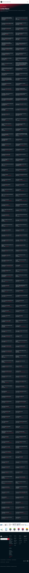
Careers (20, 543)
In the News (20, 540)
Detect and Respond (15, 541)
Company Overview (20, 538)
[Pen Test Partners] (13, 2)
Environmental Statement (3, 559)
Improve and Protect (15, 543)
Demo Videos (25, 540)
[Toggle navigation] (28, 2)
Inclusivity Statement (14, 559)
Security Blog (25, 538)
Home (1, 6)
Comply (15, 545)
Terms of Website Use (8, 559)
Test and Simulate (15, 538)
